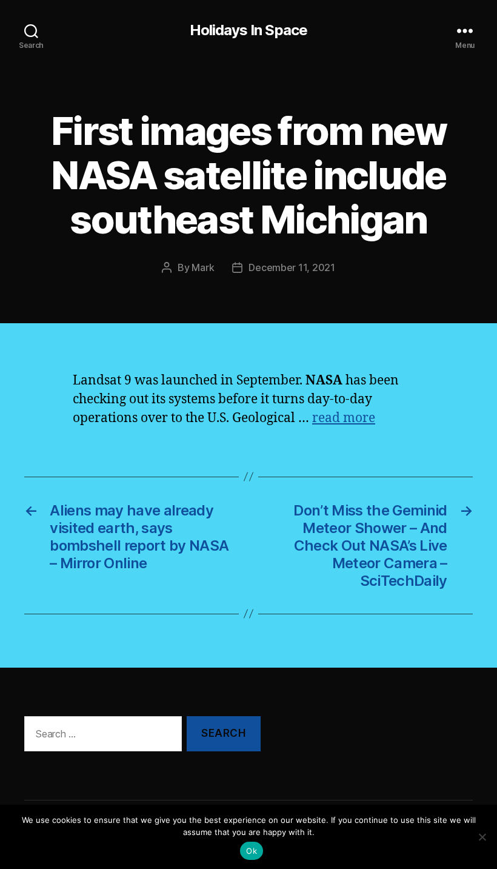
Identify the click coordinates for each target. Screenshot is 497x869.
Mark (203, 267)
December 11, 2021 (291, 267)
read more (343, 418)
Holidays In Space (248, 30)
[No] (482, 837)
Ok (251, 851)
